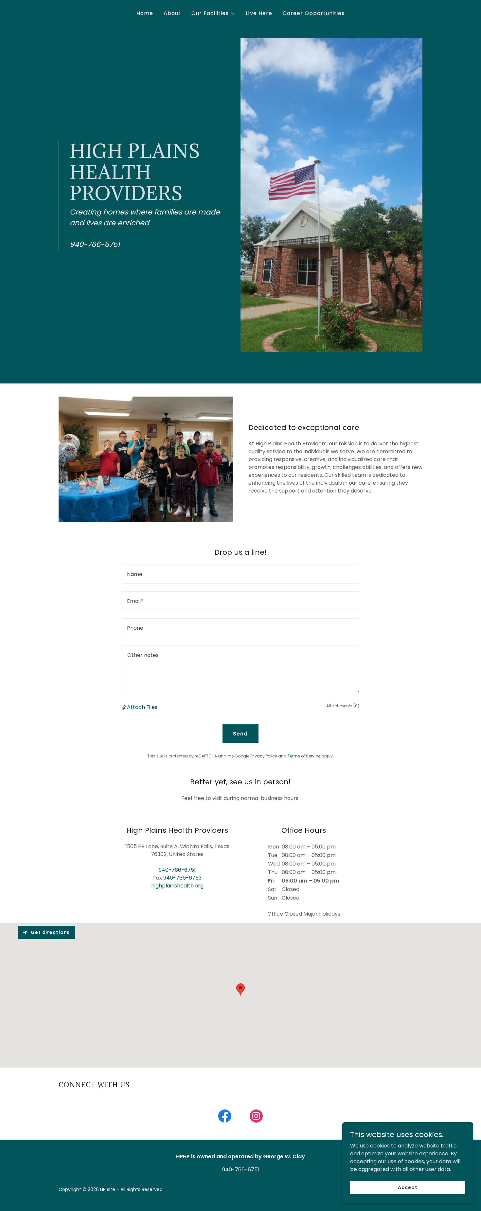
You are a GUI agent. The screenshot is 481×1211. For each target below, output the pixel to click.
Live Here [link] (259, 13)
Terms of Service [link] (304, 756)
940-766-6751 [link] (177, 870)
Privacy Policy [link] (263, 756)
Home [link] (144, 13)
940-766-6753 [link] (182, 878)
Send (240, 733)
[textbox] (240, 574)
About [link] (172, 13)
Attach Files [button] (142, 707)
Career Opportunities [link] (314, 13)
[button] (213, 13)
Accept (407, 1187)
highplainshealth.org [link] (177, 885)
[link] (224, 1117)
